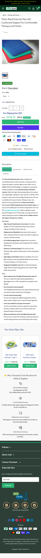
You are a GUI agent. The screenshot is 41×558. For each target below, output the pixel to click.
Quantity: (5, 108)
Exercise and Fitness (13, 15)
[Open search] (29, 8)
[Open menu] (3, 8)
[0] (37, 8)
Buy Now (20, 128)
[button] (20, 154)
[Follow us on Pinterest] (20, 520)
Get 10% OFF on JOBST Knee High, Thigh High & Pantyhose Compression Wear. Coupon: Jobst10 (20, 2)
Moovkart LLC (25, 549)
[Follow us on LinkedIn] (31, 520)
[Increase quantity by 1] (22, 108)
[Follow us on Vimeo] (28, 520)
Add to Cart (20, 122)
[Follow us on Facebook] (9, 520)
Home (4, 15)
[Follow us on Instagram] (16, 520)
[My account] (33, 8)
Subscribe (8, 485)
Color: (5, 92)
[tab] (7, 169)
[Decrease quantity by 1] (11, 108)
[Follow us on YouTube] (24, 520)
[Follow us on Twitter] (13, 520)
